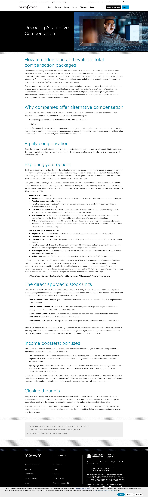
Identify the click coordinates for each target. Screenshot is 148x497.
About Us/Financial (32, 464)
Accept (121, 494)
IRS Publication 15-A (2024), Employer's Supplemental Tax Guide (48, 433)
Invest (74, 7)
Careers (28, 469)
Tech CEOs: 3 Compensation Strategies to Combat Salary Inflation (54, 430)
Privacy (117, 2)
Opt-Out (129, 494)
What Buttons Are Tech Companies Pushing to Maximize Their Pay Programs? (61, 426)
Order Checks (58, 478)
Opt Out (56, 474)
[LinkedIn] (35, 455)
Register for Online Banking (58, 2)
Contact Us (62, 456)
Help (102, 2)
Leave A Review (31, 478)
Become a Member (113, 7)
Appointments (109, 2)
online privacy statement (83, 488)
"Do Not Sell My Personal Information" (106, 490)
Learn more (121, 480)
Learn (92, 7)
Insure (66, 7)
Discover (84, 7)
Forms (55, 469)
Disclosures (57, 464)
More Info (139, 494)
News (27, 483)
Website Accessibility (61, 483)
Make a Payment (43, 2)
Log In (125, 7)
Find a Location (23, 2)
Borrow (58, 7)
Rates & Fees (33, 2)
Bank (50, 7)
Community (29, 474)
